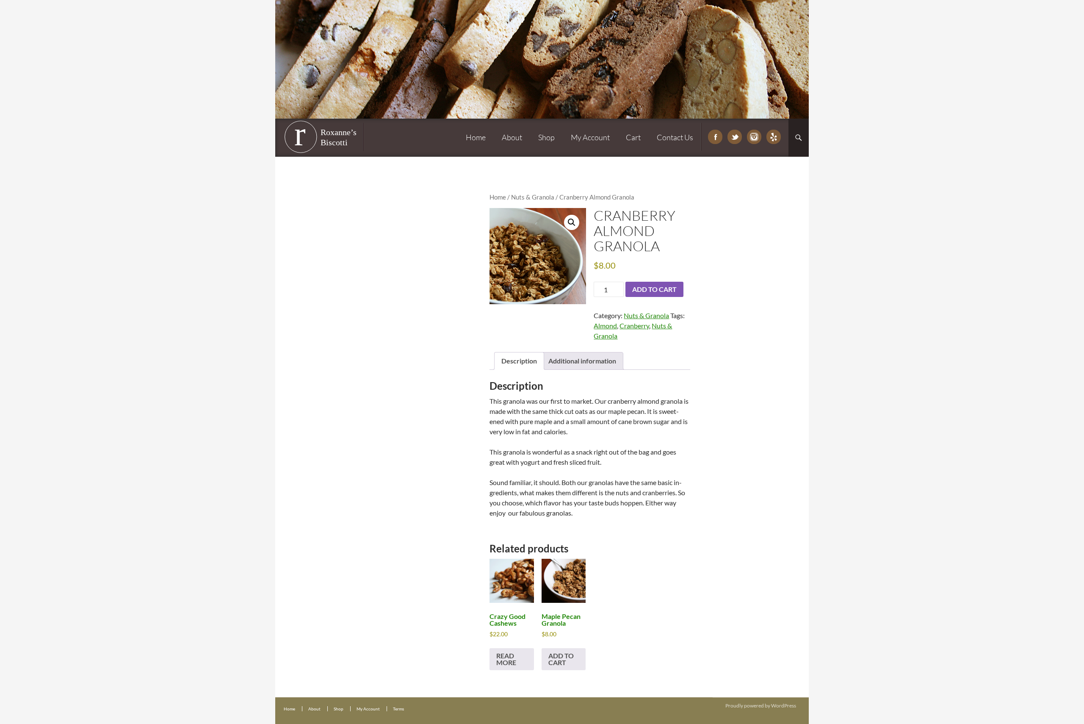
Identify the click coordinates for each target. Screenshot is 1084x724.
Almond (605, 326)
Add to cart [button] (561, 659)
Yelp (773, 137)
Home (476, 137)
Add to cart (654, 289)
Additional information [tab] (582, 361)
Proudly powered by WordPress (760, 705)
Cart (633, 137)
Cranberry (634, 326)
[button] (571, 222)
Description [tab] (519, 361)
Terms (398, 708)
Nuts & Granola (532, 197)
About (512, 137)
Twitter (734, 137)
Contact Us (675, 137)
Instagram (754, 137)
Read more (506, 659)
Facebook (715, 137)
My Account (590, 137)
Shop (546, 137)
